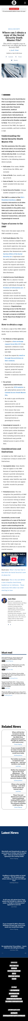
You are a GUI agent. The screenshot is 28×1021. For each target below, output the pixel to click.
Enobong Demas (13, 678)
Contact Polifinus (14, 993)
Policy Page (14, 1013)
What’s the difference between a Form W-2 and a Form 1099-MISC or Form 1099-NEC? (14, 692)
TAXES (14, 973)
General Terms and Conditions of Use (14, 1016)
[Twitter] (16, 56)
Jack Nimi (15, 50)
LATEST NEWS (14, 966)
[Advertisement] (14, 22)
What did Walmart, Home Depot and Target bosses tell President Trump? (12, 658)
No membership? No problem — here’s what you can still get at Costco (14, 947)
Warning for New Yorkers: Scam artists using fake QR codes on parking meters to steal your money (13, 674)
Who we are (14, 996)
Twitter (20, 57)
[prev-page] (3, 953)
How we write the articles (14, 999)
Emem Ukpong (9, 661)
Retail (3, 688)
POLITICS (14, 968)
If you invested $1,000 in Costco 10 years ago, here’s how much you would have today (18, 750)
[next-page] (25, 953)
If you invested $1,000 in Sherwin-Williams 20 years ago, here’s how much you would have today (14, 925)
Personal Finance (5, 678)
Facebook (10, 57)
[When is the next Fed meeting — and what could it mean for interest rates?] (5, 786)
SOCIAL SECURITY (14, 976)
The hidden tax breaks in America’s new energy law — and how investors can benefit (18, 761)
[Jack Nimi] (4, 611)
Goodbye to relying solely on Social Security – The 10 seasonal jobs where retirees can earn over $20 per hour (14, 878)
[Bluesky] (11, 60)
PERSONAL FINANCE (14, 971)
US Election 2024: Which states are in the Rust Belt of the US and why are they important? (13, 666)
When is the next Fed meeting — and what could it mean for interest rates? (18, 786)
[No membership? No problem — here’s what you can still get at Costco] (14, 938)
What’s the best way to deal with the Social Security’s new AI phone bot (14, 572)
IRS (2, 695)
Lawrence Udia (9, 669)
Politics (3, 661)
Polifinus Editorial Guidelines (14, 1001)
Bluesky (16, 60)
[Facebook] (6, 56)
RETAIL (14, 979)
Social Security (14, 29)
